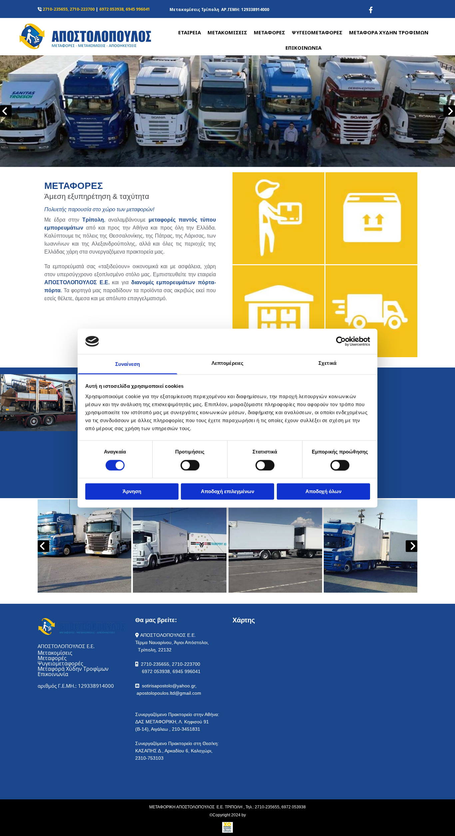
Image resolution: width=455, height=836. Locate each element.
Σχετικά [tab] (327, 363)
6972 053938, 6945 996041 (124, 9)
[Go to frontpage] (76, 36)
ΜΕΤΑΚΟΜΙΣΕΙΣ (227, 32)
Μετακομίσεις (55, 652)
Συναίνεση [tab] (127, 364)
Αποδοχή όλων (323, 491)
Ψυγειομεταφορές (60, 663)
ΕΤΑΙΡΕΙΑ (189, 32)
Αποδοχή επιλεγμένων (227, 491)
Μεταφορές (52, 658)
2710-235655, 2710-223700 (69, 9)
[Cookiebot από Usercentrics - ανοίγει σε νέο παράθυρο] (341, 341)
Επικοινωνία (53, 674)
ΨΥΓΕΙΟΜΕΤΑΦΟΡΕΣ (317, 32)
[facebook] (371, 10)
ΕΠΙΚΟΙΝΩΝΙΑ (303, 47)
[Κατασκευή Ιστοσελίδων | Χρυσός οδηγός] (227, 827)
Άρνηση (132, 491)
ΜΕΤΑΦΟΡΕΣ (269, 32)
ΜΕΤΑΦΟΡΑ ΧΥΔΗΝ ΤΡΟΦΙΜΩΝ (388, 32)
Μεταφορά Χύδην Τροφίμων (73, 668)
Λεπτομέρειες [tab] (227, 363)
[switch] (190, 465)
